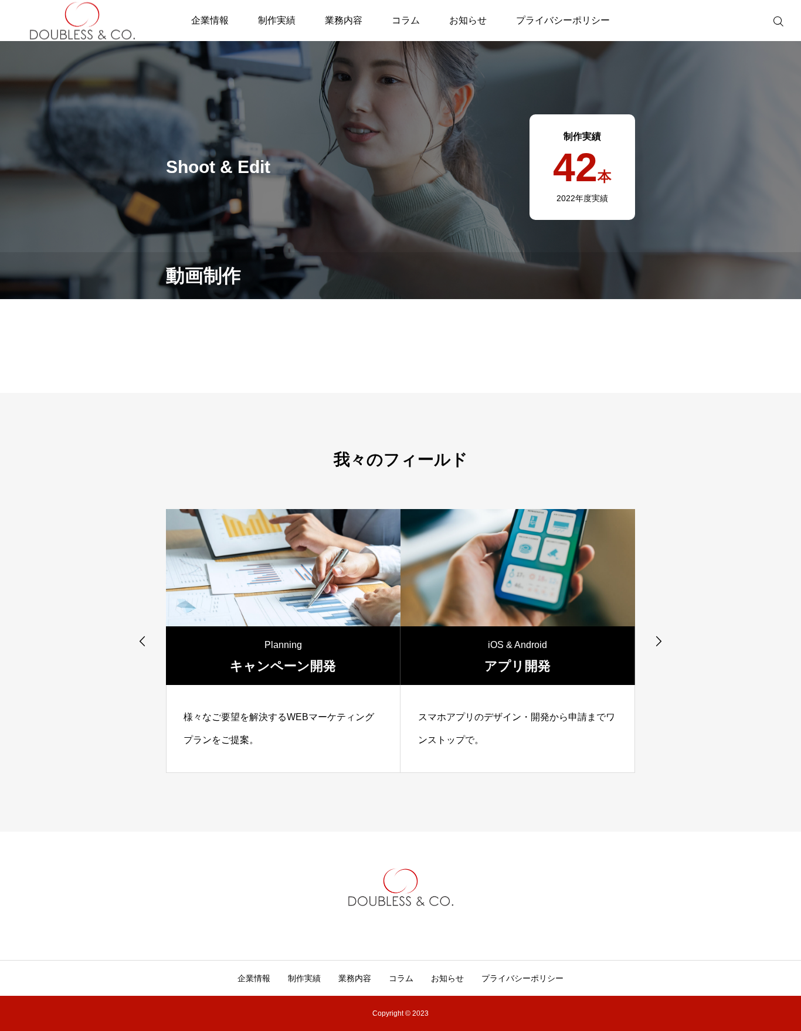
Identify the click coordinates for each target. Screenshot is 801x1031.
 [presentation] (142, 641)
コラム (406, 20)
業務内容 (343, 20)
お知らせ (468, 20)
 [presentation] (658, 641)
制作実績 (277, 20)
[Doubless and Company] (82, 21)
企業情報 (210, 20)
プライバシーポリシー (563, 20)
